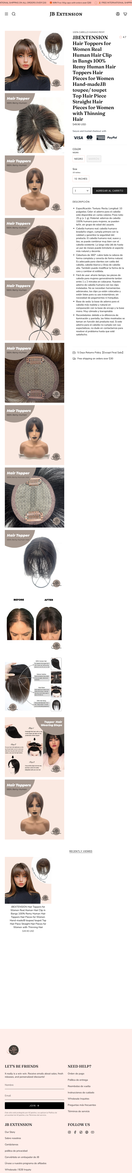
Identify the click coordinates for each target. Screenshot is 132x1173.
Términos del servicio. (38, 1115)
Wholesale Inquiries (78, 1098)
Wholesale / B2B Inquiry (18, 1169)
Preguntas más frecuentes (82, 1105)
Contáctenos (11, 1144)
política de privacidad (16, 1150)
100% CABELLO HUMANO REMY (89, 32)
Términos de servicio (79, 1111)
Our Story (10, 1132)
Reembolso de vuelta (79, 1086)
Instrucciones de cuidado (81, 1092)
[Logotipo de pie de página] (14, 1050)
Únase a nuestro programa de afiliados (25, 1163)
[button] (13, 14)
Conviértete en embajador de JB (22, 1157)
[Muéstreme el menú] (6, 14)
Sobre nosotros (13, 1138)
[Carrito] (125, 14)
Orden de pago (76, 1073)
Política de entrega (78, 1080)
